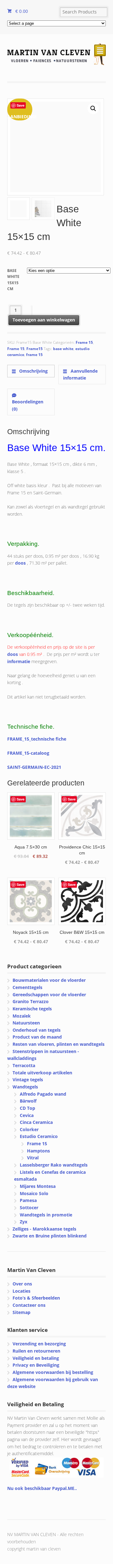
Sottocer (29, 1207)
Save (20, 105)
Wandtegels (25, 1087)
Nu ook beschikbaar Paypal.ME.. (42, 1488)
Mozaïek (22, 1016)
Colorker (29, 1129)
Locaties (21, 1291)
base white (63, 348)
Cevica (27, 1115)
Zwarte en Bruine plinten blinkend (50, 1236)
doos (20, 563)
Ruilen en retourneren (36, 1351)
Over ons (22, 1284)
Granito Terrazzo (31, 1001)
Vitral (33, 1158)
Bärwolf (28, 1101)
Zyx (23, 1222)
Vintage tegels (28, 1080)
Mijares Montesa (38, 1186)
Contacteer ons (29, 1305)
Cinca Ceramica (36, 1122)
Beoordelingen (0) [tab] (27, 405)
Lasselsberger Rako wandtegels (54, 1165)
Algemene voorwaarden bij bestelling (53, 1372)
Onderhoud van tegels (37, 1030)
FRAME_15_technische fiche (36, 739)
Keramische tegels (32, 1009)
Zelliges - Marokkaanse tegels (44, 1229)
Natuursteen (26, 1023)
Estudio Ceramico (39, 1136)
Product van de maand (37, 1037)
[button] (93, 108)
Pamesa (28, 1200)
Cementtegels (27, 987)
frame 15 (34, 354)
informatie (18, 661)
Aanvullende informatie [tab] (80, 374)
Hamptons (38, 1151)
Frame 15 (84, 342)
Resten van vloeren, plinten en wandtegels (59, 1044)
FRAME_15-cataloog (28, 753)
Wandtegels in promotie (46, 1215)
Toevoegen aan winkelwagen (44, 320)
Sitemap (21, 1312)
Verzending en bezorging (39, 1344)
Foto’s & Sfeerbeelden (36, 1298)
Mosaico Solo (34, 1193)
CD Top (27, 1108)
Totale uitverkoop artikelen (42, 1073)
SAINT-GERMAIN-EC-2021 (34, 767)
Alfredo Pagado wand (43, 1094)
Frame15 (34, 348)
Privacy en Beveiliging (36, 1365)
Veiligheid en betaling (36, 1358)
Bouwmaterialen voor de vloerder (49, 980)
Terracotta (24, 1065)
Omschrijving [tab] (33, 371)
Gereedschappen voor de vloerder (49, 994)
